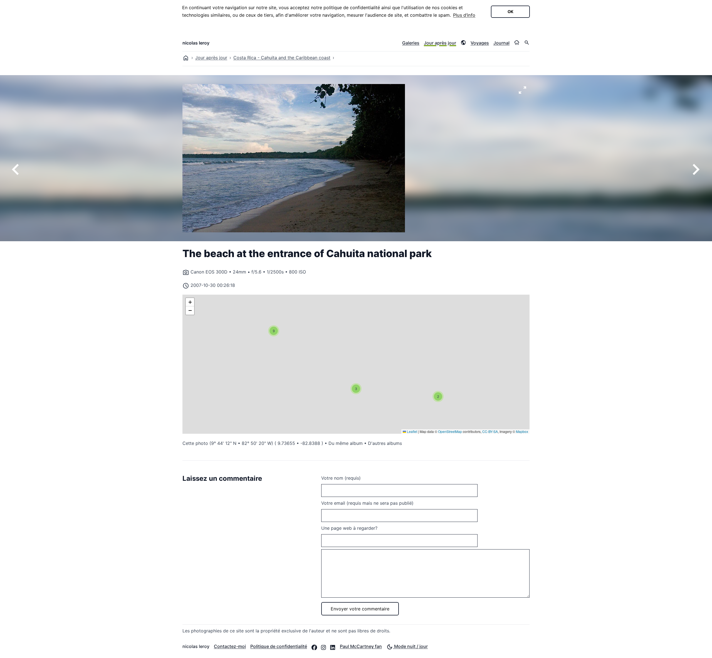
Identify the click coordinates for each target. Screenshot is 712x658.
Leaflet (411, 431)
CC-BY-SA (490, 431)
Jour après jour (440, 43)
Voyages (480, 43)
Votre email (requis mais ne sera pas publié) (367, 503)
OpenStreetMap (450, 431)
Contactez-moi (230, 646)
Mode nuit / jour (410, 646)
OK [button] (510, 11)
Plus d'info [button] (464, 15)
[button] (438, 396)
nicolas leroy (195, 43)
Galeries (410, 43)
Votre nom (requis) (341, 478)
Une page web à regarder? (349, 528)
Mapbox (522, 431)
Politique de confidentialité (278, 646)
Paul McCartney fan (361, 646)
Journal (501, 43)
